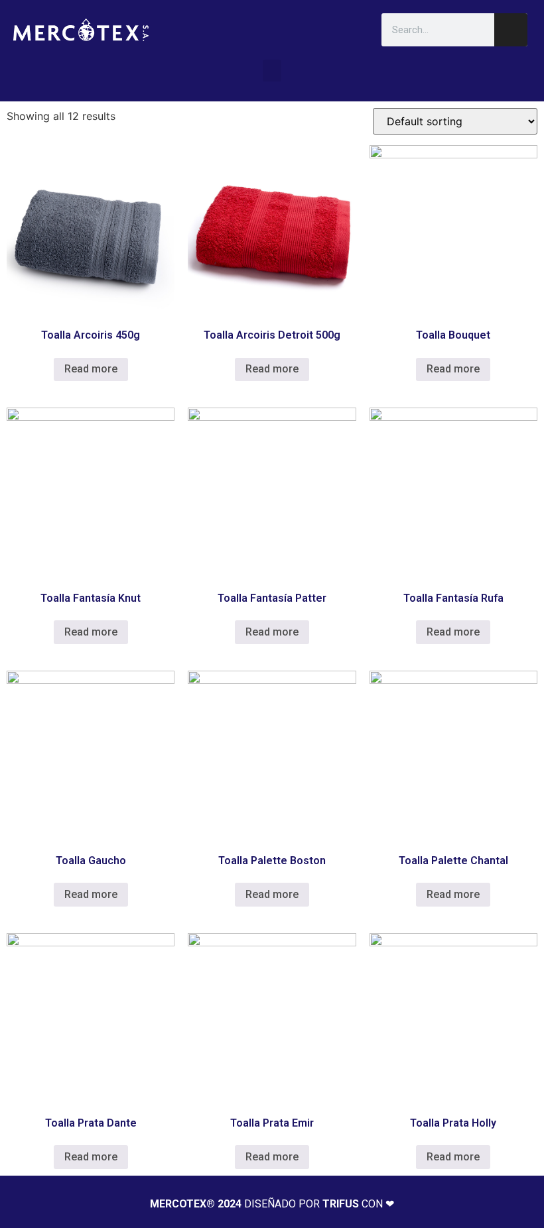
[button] (272, 71)
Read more (90, 369)
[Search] (510, 29)
